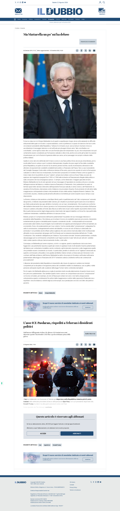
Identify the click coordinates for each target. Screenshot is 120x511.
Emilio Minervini (90, 333)
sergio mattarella (50, 293)
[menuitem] (19, 19)
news (40, 293)
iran (40, 445)
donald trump (57, 445)
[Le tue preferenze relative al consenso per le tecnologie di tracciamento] (2, 383)
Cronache (22, 28)
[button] (100, 2)
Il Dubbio (17, 28)
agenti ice (47, 445)
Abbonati (102, 14)
